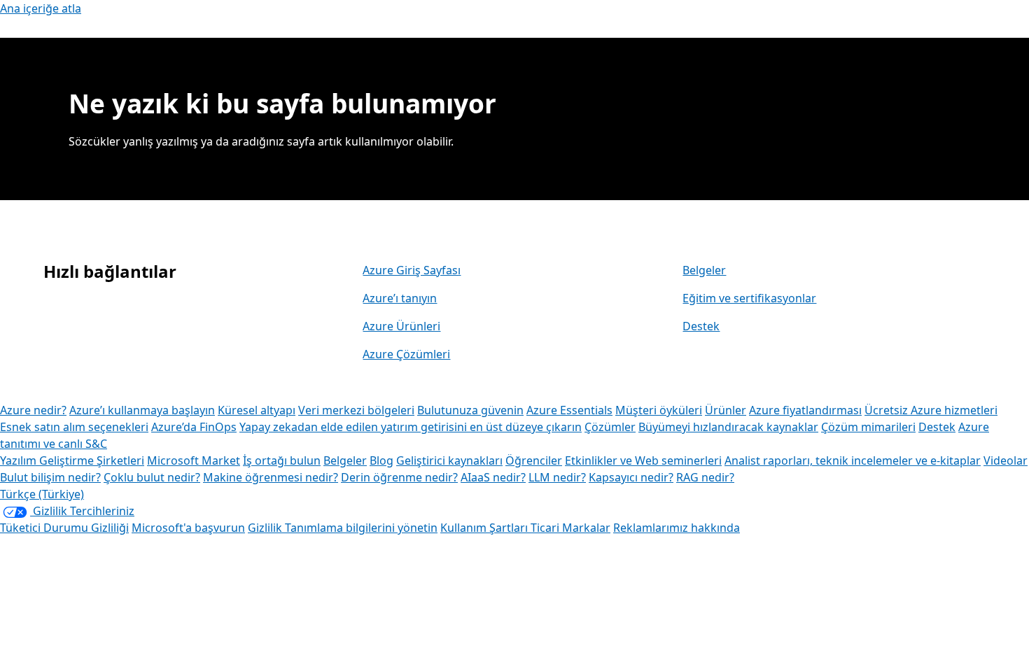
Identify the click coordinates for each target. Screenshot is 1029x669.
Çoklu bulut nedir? (152, 477)
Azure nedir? (33, 410)
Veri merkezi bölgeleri (356, 410)
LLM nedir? (557, 477)
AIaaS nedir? (493, 477)
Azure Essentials (569, 410)
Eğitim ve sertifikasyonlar (749, 298)
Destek (701, 326)
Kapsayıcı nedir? (631, 477)
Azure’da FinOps (194, 427)
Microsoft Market (193, 460)
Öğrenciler (533, 460)
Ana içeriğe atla (40, 8)
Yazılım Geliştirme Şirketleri (72, 460)
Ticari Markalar (570, 527)
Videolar (1005, 460)
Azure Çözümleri (406, 354)
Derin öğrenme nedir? (399, 477)
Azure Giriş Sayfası (412, 270)
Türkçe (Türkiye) (42, 494)
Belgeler (704, 270)
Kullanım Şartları (485, 527)
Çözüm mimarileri (868, 427)
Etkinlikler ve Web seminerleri (643, 460)
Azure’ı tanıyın (400, 298)
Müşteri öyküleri (658, 410)
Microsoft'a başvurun (188, 527)
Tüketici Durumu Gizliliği (64, 527)
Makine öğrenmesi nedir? (270, 477)
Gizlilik (266, 527)
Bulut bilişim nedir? (50, 477)
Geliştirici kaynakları (449, 460)
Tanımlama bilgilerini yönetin (361, 527)
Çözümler (610, 427)
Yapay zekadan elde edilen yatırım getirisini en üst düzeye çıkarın (410, 427)
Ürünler (725, 410)
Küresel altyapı (256, 410)
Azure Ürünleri (401, 326)
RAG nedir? (705, 477)
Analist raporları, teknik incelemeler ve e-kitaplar (852, 460)
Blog (381, 460)
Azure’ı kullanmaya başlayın (142, 410)
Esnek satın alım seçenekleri (74, 427)
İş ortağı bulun (282, 460)
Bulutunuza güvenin (470, 410)
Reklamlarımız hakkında (676, 527)
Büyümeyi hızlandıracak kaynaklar (728, 427)
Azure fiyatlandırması (805, 410)
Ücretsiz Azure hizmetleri (930, 410)
